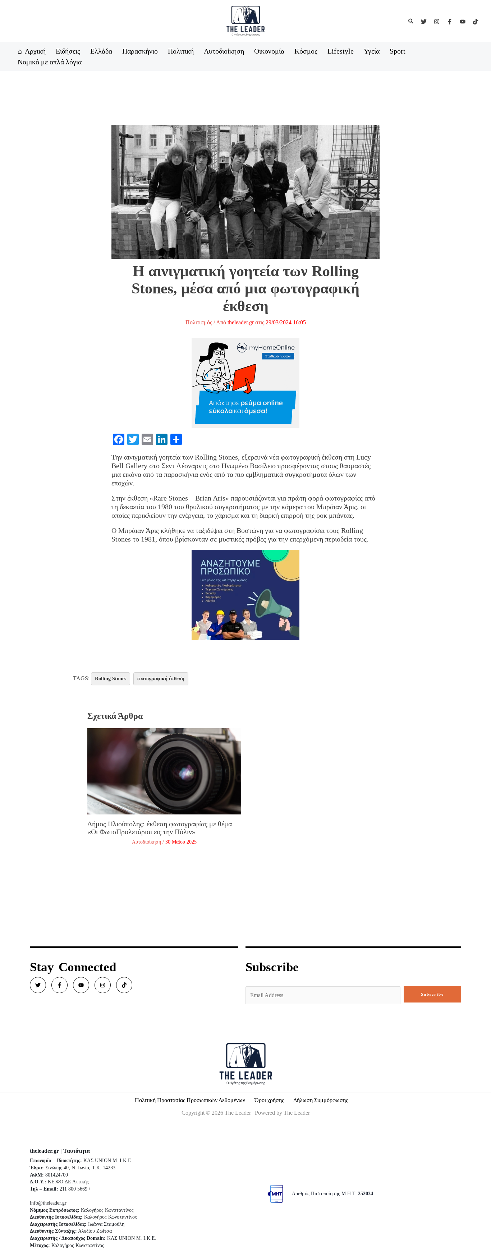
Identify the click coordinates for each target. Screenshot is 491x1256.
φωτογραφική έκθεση (160, 678)
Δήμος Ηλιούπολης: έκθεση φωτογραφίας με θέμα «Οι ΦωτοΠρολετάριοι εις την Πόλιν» (159, 828)
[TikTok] (475, 21)
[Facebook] (450, 21)
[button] (411, 21)
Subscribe (432, 994)
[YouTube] (462, 21)
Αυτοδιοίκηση (146, 842)
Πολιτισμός (198, 322)
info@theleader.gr (48, 1203)
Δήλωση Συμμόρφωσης (320, 1100)
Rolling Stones (110, 678)
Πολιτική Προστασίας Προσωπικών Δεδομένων (190, 1100)
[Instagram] (437, 21)
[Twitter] (424, 21)
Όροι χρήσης (269, 1100)
